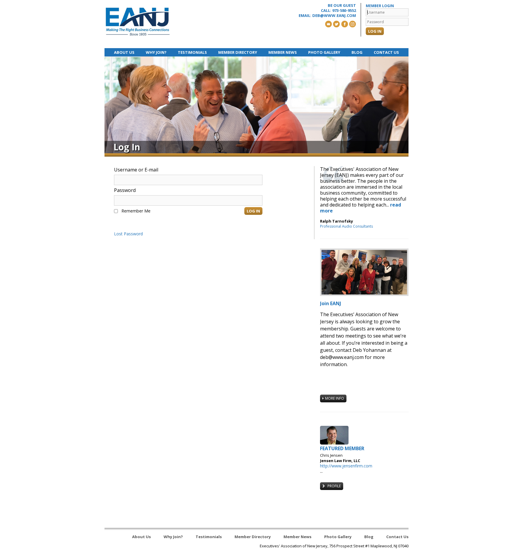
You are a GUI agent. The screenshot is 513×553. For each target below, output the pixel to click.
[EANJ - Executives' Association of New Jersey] (137, 21)
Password (125, 190)
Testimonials (192, 52)
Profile (334, 486)
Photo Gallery (324, 52)
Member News (282, 52)
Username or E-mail (136, 169)
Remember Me (136, 211)
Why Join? (156, 52)
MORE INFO (334, 398)
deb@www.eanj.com (334, 15)
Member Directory (237, 52)
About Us (124, 52)
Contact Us (386, 52)
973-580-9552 (344, 10)
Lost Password (128, 234)
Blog (357, 52)
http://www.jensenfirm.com (346, 466)
